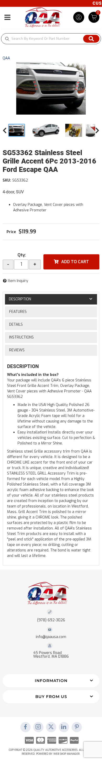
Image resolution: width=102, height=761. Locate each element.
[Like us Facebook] (25, 727)
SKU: (7, 180)
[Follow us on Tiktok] (63, 727)
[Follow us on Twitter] (51, 727)
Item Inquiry (18, 280)
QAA (6, 58)
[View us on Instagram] (38, 727)
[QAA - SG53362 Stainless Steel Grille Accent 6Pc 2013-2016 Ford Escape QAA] (51, 88)
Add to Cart (75, 261)
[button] (51, 38)
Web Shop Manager (66, 754)
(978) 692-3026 (51, 620)
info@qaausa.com (51, 637)
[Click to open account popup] (78, 17)
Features (18, 311)
